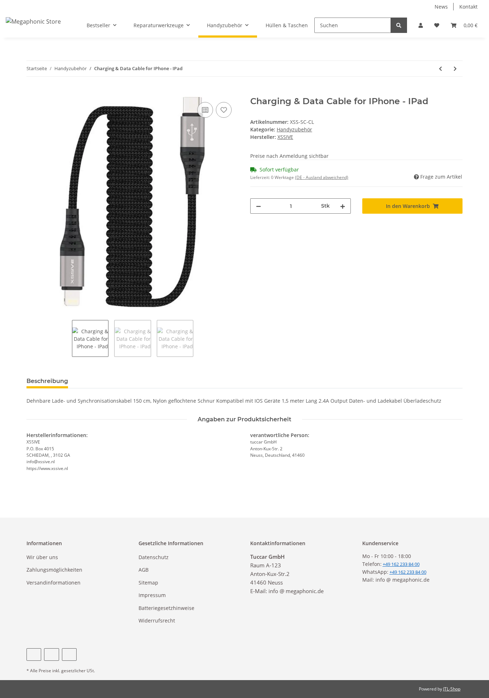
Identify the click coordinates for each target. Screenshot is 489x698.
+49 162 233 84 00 (407, 572)
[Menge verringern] (258, 206)
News (441, 6)
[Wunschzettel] (437, 25)
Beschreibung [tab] (47, 381)
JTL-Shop (451, 689)
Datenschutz (154, 557)
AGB (144, 569)
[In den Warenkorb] (32, 92)
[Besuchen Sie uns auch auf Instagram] (69, 654)
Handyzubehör (294, 129)
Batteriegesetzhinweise (166, 608)
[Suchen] (399, 25)
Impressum (152, 595)
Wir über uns (42, 557)
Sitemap (148, 582)
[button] (421, 25)
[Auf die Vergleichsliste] (205, 110)
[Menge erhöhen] (342, 206)
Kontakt (468, 6)
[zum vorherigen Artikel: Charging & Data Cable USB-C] (440, 68)
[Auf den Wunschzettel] (224, 110)
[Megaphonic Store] (33, 21)
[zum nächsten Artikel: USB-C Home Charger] (455, 68)
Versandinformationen (53, 582)
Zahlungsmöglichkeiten (54, 569)
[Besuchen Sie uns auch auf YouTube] (51, 654)
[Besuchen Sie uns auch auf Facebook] (33, 654)
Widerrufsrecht (157, 620)
